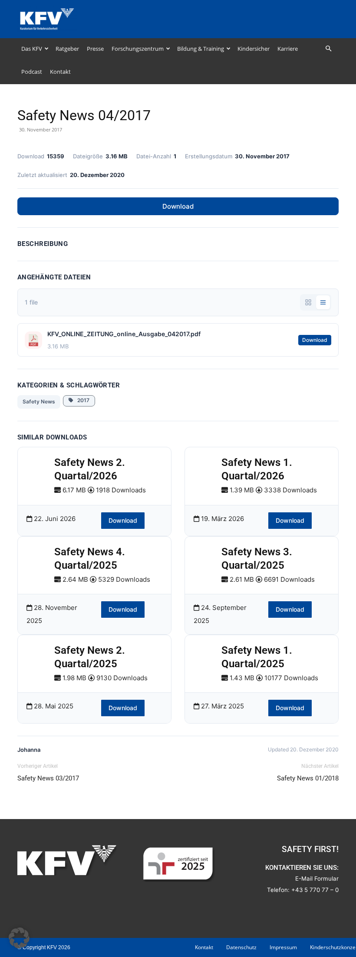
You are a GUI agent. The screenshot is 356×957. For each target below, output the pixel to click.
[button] (328, 49)
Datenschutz (241, 947)
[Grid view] (308, 302)
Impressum (283, 947)
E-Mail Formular (317, 878)
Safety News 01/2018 (308, 778)
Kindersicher (253, 48)
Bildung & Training (200, 48)
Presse (95, 48)
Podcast (31, 71)
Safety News (39, 401)
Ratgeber (67, 48)
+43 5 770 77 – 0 (315, 889)
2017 (81, 400)
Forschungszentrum (138, 48)
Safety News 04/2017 (84, 115)
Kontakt (60, 71)
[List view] (323, 302)
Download (178, 206)
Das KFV (31, 48)
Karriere (287, 48)
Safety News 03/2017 (48, 778)
